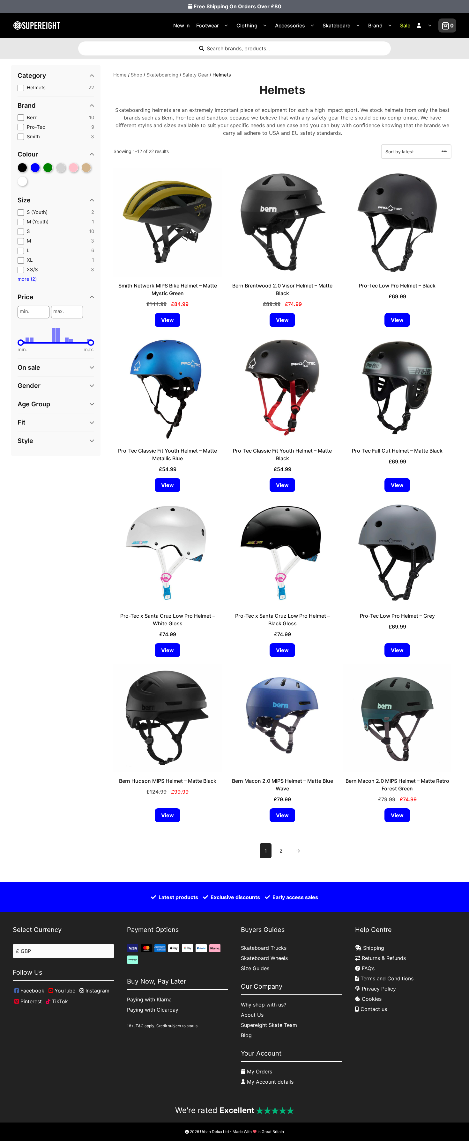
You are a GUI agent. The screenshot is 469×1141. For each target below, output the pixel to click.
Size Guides (255, 968)
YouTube (64, 990)
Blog (246, 1035)
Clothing (246, 25)
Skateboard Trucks (264, 948)
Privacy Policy (378, 988)
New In (181, 25)
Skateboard (337, 25)
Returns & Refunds (383, 958)
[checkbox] (56, 87)
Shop (136, 75)
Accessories (290, 25)
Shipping (372, 948)
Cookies (371, 999)
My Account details (269, 1082)
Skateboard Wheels (264, 958)
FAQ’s (367, 968)
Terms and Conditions (386, 978)
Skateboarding (162, 75)
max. (58, 311)
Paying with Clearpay (152, 1010)
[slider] (21, 342)
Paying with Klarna (149, 999)
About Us (252, 1015)
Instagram (96, 990)
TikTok (59, 1001)
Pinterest (30, 1001)
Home (120, 75)
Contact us (373, 1009)
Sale (405, 25)
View (167, 320)
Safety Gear (195, 75)
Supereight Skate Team (269, 1025)
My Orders (258, 1071)
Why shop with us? (263, 1004)
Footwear (207, 25)
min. (24, 311)
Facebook (31, 990)
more (27, 279)
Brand (375, 25)
